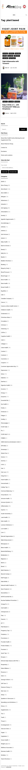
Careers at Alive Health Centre (9, 306)
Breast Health (4, 287)
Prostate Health (5, 642)
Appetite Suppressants (7, 219)
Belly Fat (3, 253)
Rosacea (3, 672)
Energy (3, 393)
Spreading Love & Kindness (8, 702)
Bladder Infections (6, 260)
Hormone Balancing (6, 491)
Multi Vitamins (5, 570)
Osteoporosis (4, 611)
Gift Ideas (3, 445)
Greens (3, 457)
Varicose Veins (5, 728)
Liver (2, 532)
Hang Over (5, 101)
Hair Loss (3, 472)
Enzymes (3, 396)
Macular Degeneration (7, 536)
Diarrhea (3, 381)
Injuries (3, 510)
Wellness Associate (6, 747)
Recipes (3, 657)
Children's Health (5, 310)
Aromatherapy (5, 223)
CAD (2, 294)
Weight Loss (4, 743)
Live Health (11, 101)
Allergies (3, 196)
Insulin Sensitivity (6, 513)
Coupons (3, 362)
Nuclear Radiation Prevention (9, 600)
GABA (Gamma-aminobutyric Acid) (10, 442)
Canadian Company (6, 298)
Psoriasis (3, 649)
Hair (2, 468)
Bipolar (3, 257)
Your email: (4, 165)
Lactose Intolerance (6, 525)
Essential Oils (4, 400)
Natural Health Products (7, 585)
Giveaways (4, 449)
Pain (2, 615)
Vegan (2, 732)
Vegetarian (4, 736)
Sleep (2, 694)
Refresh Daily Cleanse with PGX (9, 660)
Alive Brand (5, 53)
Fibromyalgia (4, 423)
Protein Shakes (5, 645)
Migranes (3, 559)
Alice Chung (4, 185)
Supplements (4, 710)
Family (2, 408)
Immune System (5, 502)
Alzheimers (11, 53)
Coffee (3, 332)
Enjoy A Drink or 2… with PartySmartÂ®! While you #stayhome (11, 107)
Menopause (4, 544)
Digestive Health (5, 385)
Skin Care (3, 691)
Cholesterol (4, 313)
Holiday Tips (4, 487)
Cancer (3, 302)
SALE (2, 676)
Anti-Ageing (4, 208)
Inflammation (16, 55)
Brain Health (4, 283)
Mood (2, 566)
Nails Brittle (4, 581)
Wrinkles (3, 755)
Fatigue (3, 415)
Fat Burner (4, 411)
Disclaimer (4, 151)
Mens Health (4, 547)
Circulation (4, 321)
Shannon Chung (5, 687)
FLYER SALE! (4, 434)
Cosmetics (4, 359)
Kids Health (4, 521)
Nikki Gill (7, 67)
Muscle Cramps (5, 574)
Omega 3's (4, 604)
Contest (3, 351)
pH (2, 623)
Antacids (3, 204)
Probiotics (4, 634)
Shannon (7, 113)
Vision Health (4, 740)
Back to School (5, 245)
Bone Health (10, 55)
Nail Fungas (4, 577)
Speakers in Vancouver (7, 698)
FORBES (3, 438)
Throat (3, 721)
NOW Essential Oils (6, 596)
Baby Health (4, 242)
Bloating (3, 264)
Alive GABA (4, 193)
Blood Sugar (4, 276)
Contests (3, 355)
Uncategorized (5, 725)
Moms (2, 562)
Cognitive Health (5, 336)
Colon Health (4, 347)
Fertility (3, 419)
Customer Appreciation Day (8, 366)
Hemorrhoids (4, 483)
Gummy (3, 460)
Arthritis (4, 55)
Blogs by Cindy (5, 268)
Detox (2, 374)
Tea (2, 713)
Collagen (3, 344)
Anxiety (3, 215)
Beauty (3, 249)
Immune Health (5, 498)
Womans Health (5, 751)
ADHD (2, 181)
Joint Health (5, 58)
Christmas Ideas (5, 317)
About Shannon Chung (7, 143)
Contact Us (4, 147)
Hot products (4, 494)
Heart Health (4, 479)
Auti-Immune (4, 234)
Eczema (3, 389)
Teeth (2, 717)
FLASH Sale (4, 427)
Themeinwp (8, 767)
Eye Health (4, 404)
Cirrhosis (3, 325)
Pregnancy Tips (5, 630)
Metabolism (4, 555)
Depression (4, 370)
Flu (2, 430)
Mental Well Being (6, 551)
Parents (3, 619)
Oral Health (4, 608)
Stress (3, 706)
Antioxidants (17, 53)
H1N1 (2, 464)
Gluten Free (4, 453)
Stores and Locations (6, 155)
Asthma (3, 230)
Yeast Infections (5, 759)
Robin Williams (5, 668)
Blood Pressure (5, 272)
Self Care (3, 683)
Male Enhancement (6, 540)
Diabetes (3, 377)
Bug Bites (3, 291)
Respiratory (4, 664)
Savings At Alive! (5, 679)
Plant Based (17, 101)
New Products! (12, 58)
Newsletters (4, 593)
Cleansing (3, 328)
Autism (3, 238)
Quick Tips (4, 653)
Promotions (4, 638)
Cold (2, 340)
